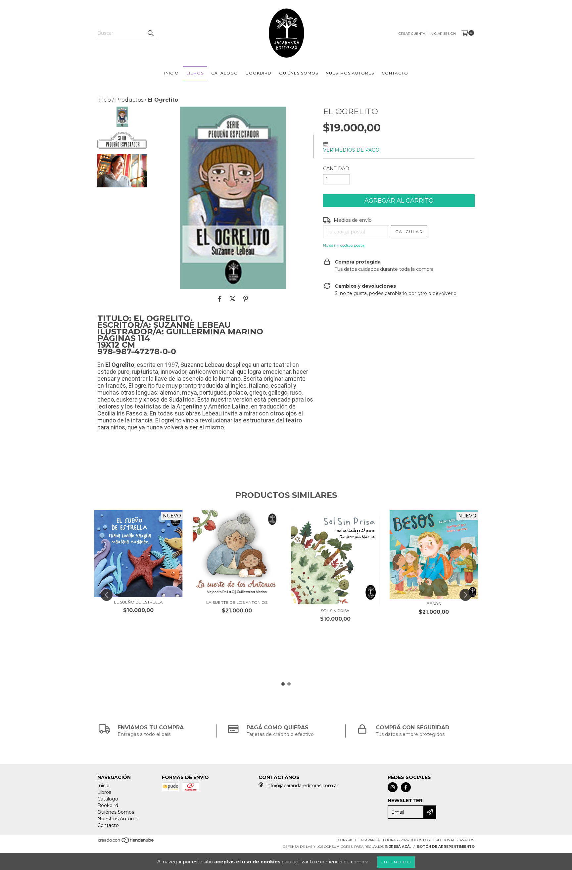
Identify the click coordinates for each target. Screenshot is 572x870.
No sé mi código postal (344, 245)
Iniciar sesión (443, 33)
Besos (434, 603)
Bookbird (258, 73)
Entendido (396, 861)
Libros (195, 73)
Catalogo (224, 73)
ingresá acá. (398, 847)
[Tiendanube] (126, 842)
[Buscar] (150, 33)
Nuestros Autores (350, 73)
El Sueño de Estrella (138, 602)
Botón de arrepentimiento (446, 847)
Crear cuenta (412, 33)
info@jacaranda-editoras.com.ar (302, 786)
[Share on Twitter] (232, 298)
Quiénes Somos (298, 73)
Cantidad (336, 168)
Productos (129, 100)
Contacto (395, 73)
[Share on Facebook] (219, 298)
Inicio (171, 73)
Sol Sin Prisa (335, 610)
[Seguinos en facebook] (406, 787)
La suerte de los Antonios (236, 602)
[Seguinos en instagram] (393, 787)
